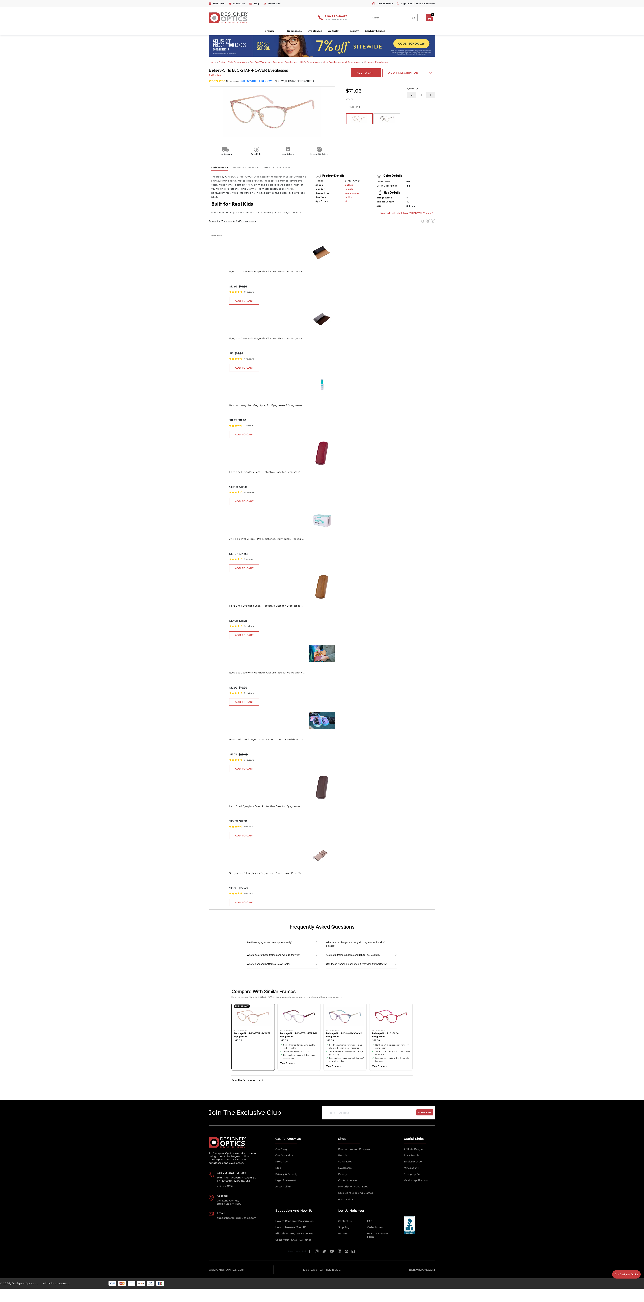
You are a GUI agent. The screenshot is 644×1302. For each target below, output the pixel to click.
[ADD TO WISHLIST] (430, 73)
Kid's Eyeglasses (310, 62)
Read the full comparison (245, 1080)
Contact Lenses (375, 31)
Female (349, 188)
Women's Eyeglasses (376, 62)
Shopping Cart (413, 1174)
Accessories (345, 1199)
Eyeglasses (345, 1167)
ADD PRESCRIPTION (403, 72)
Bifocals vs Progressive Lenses (294, 1233)
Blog (278, 1167)
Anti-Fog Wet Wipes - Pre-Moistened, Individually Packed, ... (266, 538)
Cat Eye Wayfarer (260, 62)
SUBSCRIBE (425, 1112)
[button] (217, 81)
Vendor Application (415, 1180)
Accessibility (283, 1186)
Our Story (281, 1149)
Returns (343, 1233)
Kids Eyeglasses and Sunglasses (342, 62)
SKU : (277, 81)
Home (212, 62)
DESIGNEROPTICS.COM (227, 1269)
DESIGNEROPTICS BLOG (322, 1269)
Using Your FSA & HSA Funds (293, 1239)
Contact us (345, 1221)
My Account (411, 1167)
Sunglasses (345, 1161)
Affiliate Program (414, 1149)
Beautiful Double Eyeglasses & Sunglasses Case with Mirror (266, 739)
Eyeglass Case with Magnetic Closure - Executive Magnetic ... (267, 271)
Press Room (282, 1161)
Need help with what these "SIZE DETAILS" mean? (407, 213)
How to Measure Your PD (290, 1227)
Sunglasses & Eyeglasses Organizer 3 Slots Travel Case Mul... (266, 873)
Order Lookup (375, 1227)
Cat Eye (349, 184)
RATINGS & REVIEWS (245, 167)
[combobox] (394, 17)
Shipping (343, 1227)
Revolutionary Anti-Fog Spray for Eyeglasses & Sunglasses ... (267, 405)
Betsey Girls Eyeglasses (233, 62)
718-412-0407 (336, 16)
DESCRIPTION (219, 167)
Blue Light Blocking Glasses (355, 1192)
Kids (347, 201)
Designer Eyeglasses (285, 62)
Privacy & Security (286, 1174)
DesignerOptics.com (26, 1283)
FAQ (369, 1221)
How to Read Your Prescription (294, 1221)
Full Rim (349, 196)
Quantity (412, 88)
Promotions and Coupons (354, 1149)
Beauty (354, 31)
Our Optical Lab (285, 1155)
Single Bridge (352, 192)
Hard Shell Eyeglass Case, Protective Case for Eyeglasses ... (266, 472)
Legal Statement (285, 1180)
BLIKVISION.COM (422, 1269)
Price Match (411, 1155)
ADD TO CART (244, 300)
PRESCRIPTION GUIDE (276, 167)
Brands (342, 1155)
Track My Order (413, 1161)
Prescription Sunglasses (353, 1186)
